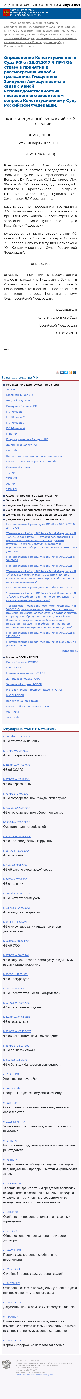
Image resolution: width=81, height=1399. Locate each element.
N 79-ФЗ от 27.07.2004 (16, 793)
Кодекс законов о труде (22, 700)
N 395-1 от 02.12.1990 (15, 1059)
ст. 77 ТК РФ (10, 1231)
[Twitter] (66, 371)
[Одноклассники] (70, 371)
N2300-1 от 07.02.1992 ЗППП (20, 822)
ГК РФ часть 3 (15, 422)
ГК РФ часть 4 (15, 428)
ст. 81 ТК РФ (10, 1140)
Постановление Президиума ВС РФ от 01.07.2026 (39, 565)
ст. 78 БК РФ (10, 1159)
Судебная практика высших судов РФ (32, 495)
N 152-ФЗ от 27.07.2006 (16, 1002)
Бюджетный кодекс (19, 394)
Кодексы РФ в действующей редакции (32, 384)
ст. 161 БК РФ (10, 1212)
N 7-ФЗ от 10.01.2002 (15, 864)
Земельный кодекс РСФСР (24, 684)
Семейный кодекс (18, 467)
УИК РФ (11, 478)
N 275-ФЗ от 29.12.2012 (16, 807)
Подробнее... (69, 650)
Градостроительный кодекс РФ (27, 439)
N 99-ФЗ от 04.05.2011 (16, 922)
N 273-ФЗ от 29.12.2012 (16, 779)
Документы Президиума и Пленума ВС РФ (35, 519)
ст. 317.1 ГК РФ (11, 1088)
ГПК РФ (11, 433)
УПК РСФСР (14, 717)
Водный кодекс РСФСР (22, 662)
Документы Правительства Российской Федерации (41, 509)
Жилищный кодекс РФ (21, 444)
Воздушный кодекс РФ (21, 406)
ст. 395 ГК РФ (11, 1102)
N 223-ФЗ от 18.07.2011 (16, 955)
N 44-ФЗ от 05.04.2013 (16, 1017)
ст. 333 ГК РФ (11, 1074)
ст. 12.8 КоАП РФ (13, 1183)
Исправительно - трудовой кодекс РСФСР (34, 689)
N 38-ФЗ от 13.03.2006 (16, 850)
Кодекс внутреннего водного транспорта (34, 455)
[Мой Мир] (74, 371)
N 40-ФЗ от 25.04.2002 (16, 765)
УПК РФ (11, 489)
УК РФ (10, 483)
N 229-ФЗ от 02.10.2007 (17, 1031)
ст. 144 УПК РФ (12, 1250)
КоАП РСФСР (15, 695)
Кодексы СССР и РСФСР (22, 657)
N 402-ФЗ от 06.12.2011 (16, 893)
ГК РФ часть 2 (15, 417)
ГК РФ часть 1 (15, 411)
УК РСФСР (13, 711)
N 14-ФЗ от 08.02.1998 (16, 941)
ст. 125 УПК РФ (12, 1269)
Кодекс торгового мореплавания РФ (31, 461)
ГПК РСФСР (14, 667)
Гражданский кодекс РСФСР (25, 673)
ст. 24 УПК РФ (11, 1283)
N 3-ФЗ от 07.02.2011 (15, 879)
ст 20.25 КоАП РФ (14, 1121)
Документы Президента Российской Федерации (39, 505)
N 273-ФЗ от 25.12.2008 (17, 836)
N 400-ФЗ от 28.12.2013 (16, 736)
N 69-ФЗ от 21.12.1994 (15, 750)
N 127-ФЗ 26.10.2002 (15, 988)
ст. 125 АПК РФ (12, 1340)
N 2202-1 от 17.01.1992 (15, 974)
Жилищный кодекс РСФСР (24, 678)
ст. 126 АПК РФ (12, 1302)
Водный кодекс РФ (19, 400)
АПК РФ (11, 389)
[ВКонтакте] (62, 371)
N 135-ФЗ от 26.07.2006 (16, 907)
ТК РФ (10, 472)
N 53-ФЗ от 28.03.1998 (16, 1045)
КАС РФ (11, 450)
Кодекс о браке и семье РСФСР (27, 706)
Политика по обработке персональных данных (34, 1375)
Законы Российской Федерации (28, 500)
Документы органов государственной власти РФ (39, 514)
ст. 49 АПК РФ (11, 1316)
